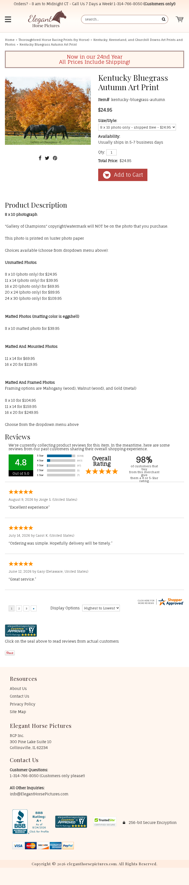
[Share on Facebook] (40, 158)
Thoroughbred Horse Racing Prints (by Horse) (53, 40)
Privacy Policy (22, 704)
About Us (18, 688)
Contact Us (19, 696)
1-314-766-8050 (128, 3)
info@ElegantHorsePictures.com (39, 794)
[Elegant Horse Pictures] (47, 19)
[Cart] (179, 19)
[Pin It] (55, 158)
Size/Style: (107, 120)
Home (10, 40)
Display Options (65, 608)
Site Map (18, 711)
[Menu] (8, 19)
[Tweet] (47, 158)
